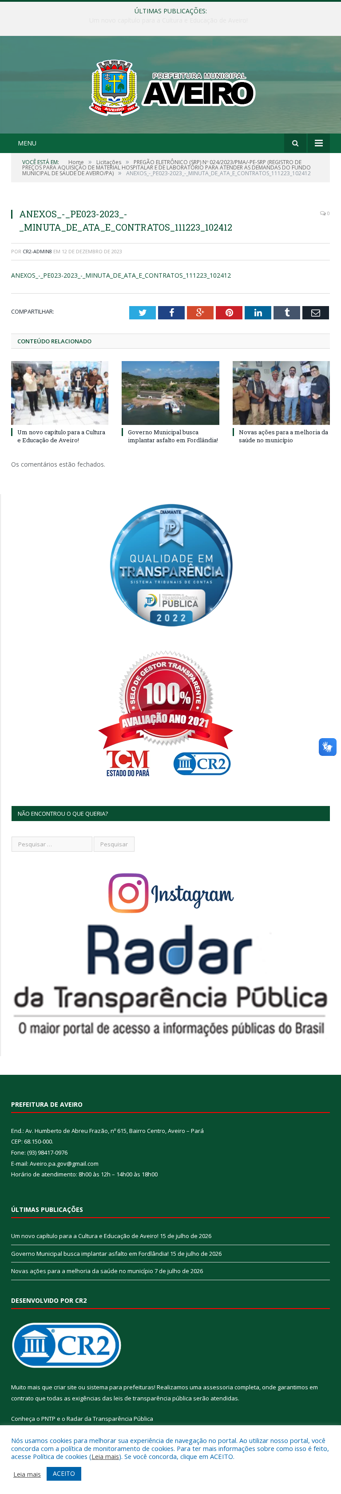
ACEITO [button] (64, 1473)
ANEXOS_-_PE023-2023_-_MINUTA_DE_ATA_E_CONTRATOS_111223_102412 (121, 275)
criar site (65, 1387)
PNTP (48, 1419)
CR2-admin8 (37, 251)
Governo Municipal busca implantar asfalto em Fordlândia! (168, 20)
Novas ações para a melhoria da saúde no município (283, 436)
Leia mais (105, 1456)
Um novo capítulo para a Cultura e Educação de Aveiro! (61, 436)
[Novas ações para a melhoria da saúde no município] (281, 393)
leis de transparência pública (153, 1398)
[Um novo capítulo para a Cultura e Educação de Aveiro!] (59, 393)
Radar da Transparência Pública (110, 1419)
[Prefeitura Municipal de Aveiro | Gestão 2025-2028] (171, 86)
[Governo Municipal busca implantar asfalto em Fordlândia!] (170, 393)
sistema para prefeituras (120, 1387)
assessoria (218, 1387)
